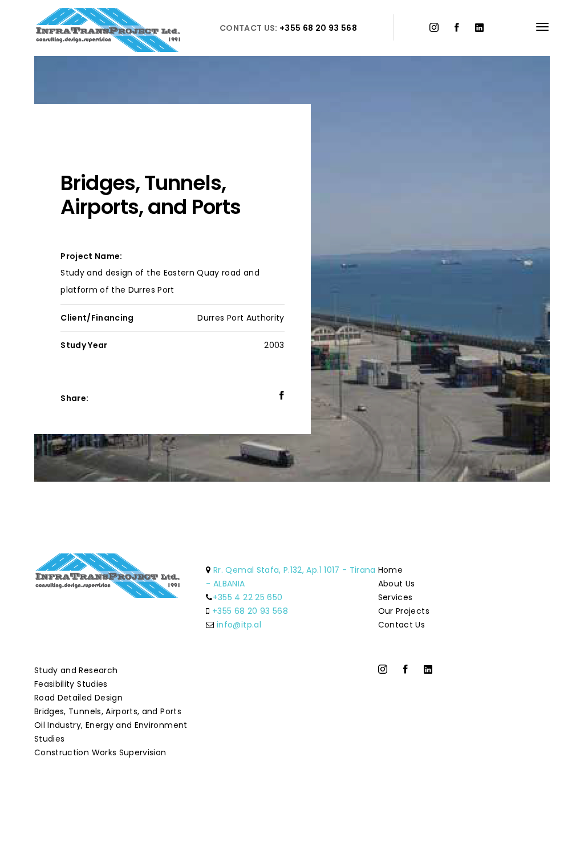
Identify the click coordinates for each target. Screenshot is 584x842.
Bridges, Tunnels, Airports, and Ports (107, 711)
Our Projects (403, 611)
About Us (396, 583)
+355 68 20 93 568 (250, 611)
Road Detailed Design (78, 697)
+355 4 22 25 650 (248, 597)
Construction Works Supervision (100, 752)
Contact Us (401, 624)
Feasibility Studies (71, 684)
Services (395, 597)
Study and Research (75, 670)
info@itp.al (239, 624)
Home (390, 570)
